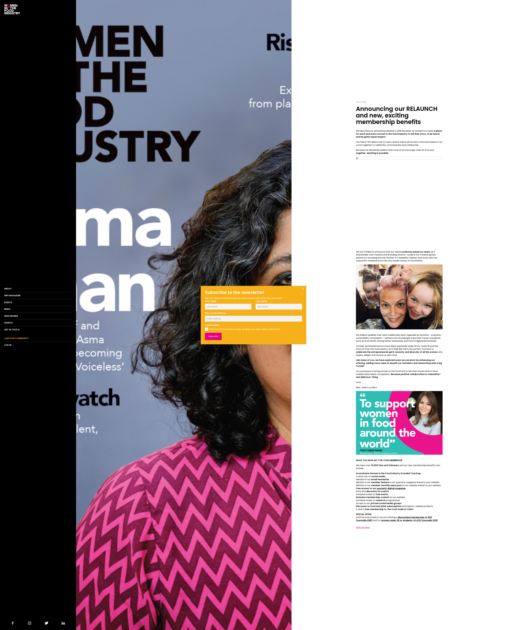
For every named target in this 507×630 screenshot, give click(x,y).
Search (8, 323)
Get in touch (11, 329)
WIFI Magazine (12, 295)
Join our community (16, 338)
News (7, 309)
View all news (363, 527)
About (8, 289)
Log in (7, 345)
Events (8, 302)
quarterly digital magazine (391, 488)
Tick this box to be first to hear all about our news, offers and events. (245, 329)
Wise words (11, 316)
